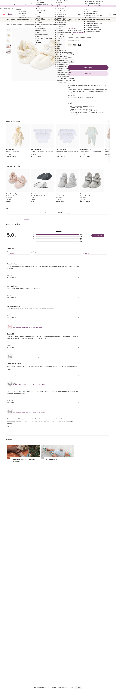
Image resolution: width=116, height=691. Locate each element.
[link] (74, 45)
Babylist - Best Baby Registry (8, 14)
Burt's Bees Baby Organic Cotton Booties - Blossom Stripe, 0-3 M (28, 327)
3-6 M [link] (78, 53)
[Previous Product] (104, 121)
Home (7, 24)
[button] (58, 234)
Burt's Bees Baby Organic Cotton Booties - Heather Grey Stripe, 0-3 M (29, 384)
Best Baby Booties (51, 459)
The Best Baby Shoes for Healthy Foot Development (23, 460)
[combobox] (19, 252)
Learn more (26, 219)
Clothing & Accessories (12, 19)
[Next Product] (108, 121)
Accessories (27, 24)
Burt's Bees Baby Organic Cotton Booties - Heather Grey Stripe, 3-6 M (29, 357)
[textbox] (58, 216)
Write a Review (81, 32)
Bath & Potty (77, 19)
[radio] (8, 30)
